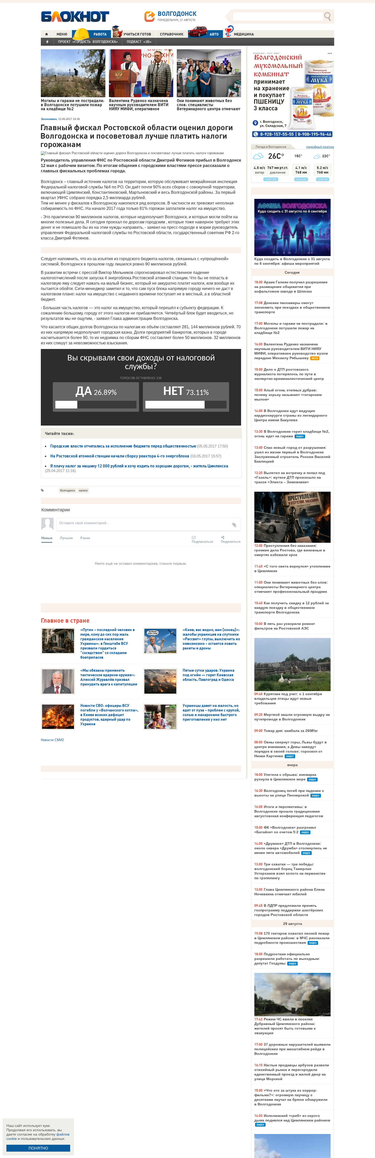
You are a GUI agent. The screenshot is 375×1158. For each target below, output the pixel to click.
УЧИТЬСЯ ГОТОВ (137, 34)
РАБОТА (100, 34)
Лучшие (66, 537)
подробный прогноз (320, 147)
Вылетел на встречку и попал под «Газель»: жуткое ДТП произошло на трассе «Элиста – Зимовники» (289, 477)
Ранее (85, 537)
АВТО (214, 34)
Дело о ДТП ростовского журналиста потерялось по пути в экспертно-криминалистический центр (289, 374)
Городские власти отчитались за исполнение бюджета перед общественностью (123, 446)
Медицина (244, 34)
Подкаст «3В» (139, 42)
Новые (46, 537)
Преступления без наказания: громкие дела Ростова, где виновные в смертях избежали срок (289, 550)
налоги (83, 490)
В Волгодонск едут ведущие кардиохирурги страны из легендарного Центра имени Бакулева (290, 415)
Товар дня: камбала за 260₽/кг (291, 731)
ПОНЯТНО (38, 1148)
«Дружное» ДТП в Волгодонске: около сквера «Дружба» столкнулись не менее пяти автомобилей (290, 848)
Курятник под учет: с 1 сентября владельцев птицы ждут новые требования (288, 698)
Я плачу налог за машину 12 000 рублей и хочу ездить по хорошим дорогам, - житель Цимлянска (139, 465)
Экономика (49, 118)
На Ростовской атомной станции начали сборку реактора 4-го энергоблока (119, 456)
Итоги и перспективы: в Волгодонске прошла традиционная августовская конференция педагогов (288, 811)
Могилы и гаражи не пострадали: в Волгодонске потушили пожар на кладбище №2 (291, 328)
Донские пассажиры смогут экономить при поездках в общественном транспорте (292, 307)
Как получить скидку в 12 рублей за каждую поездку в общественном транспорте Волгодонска (291, 607)
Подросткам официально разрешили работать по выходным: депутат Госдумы (287, 958)
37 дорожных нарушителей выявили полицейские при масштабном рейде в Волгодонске (292, 1049)
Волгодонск (67, 490)
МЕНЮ (62, 34)
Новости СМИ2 (52, 740)
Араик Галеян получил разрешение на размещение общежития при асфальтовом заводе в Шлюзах (291, 286)
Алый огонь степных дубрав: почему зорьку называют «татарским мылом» (288, 394)
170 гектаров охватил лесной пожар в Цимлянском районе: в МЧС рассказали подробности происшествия (292, 938)
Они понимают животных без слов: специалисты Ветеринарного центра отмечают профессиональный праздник (291, 587)
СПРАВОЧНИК (171, 34)
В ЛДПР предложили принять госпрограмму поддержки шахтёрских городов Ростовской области (288, 910)
